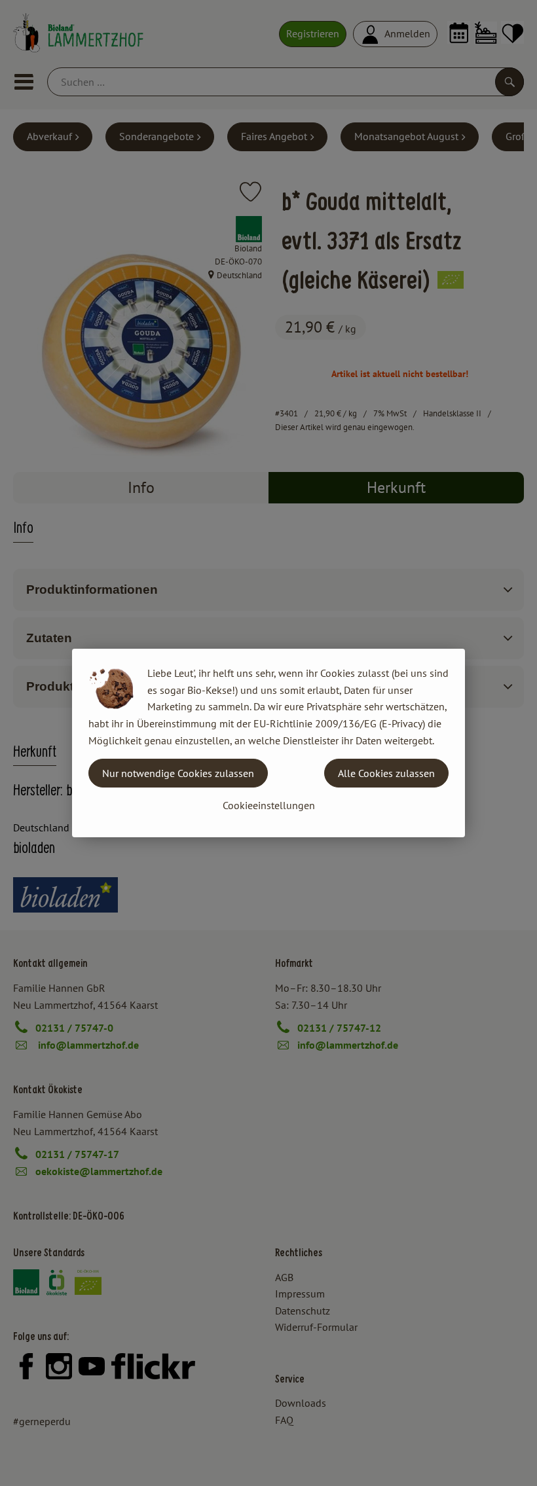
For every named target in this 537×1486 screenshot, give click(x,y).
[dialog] (268, 743)
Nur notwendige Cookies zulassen (178, 773)
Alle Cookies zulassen (386, 773)
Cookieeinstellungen (269, 805)
